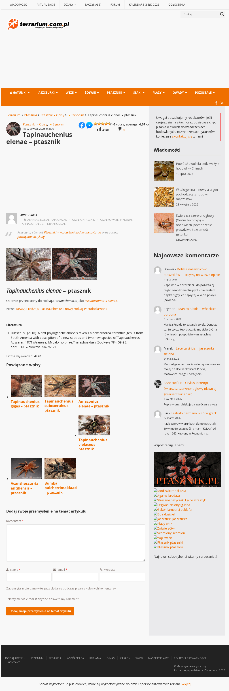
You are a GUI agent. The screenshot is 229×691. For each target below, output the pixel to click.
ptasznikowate (108, 220)
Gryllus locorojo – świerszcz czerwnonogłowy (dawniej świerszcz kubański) (190, 388)
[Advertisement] (148, 53)
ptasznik (75, 220)
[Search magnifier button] (222, 14)
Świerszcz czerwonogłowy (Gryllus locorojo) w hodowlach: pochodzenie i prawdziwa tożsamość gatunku (195, 224)
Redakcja (55, 658)
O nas (110, 658)
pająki (63, 220)
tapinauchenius (31, 224)
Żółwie (90, 93)
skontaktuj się (182, 136)
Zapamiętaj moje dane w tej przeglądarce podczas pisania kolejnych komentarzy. (61, 588)
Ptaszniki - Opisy (52, 115)
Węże (70, 93)
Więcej (186, 684)
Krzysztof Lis (173, 383)
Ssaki (137, 93)
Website (109, 570)
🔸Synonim (76, 115)
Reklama (95, 658)
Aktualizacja (181, 670)
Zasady (125, 658)
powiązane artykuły (31, 237)
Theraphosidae (55, 224)
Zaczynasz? (93, 4)
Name (15, 570)
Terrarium (13, 115)
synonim (126, 220)
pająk (54, 220)
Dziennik (37, 658)
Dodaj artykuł (15, 658)
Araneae (33, 220)
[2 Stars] (99, 123)
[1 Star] (95, 123)
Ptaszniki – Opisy (35, 124)
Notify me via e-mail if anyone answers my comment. (43, 599)
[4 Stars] (106, 123)
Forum (115, 4)
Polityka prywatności (190, 658)
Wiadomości (19, 4)
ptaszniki (89, 220)
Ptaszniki (114, 93)
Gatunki (19, 93)
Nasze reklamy (158, 658)
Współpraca (75, 658)
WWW (139, 658)
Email (62, 570)
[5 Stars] (110, 123)
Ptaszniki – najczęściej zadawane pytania (72, 232)
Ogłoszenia (176, 4)
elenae (44, 220)
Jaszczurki (46, 93)
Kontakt (14, 662)
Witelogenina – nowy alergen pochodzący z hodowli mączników (197, 194)
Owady (178, 93)
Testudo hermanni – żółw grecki (194, 413)
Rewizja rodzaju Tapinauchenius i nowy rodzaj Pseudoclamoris (61, 309)
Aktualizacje (46, 4)
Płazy (157, 93)
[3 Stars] (102, 123)
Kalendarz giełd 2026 (144, 4)
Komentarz (14, 521)
